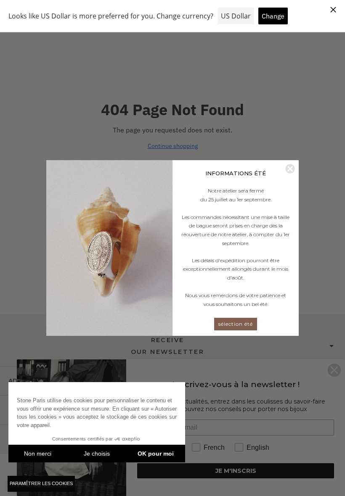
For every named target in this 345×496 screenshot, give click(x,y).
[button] (41, 484)
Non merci (37, 453)
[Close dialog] (290, 169)
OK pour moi (156, 453)
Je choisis (97, 453)
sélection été (235, 324)
